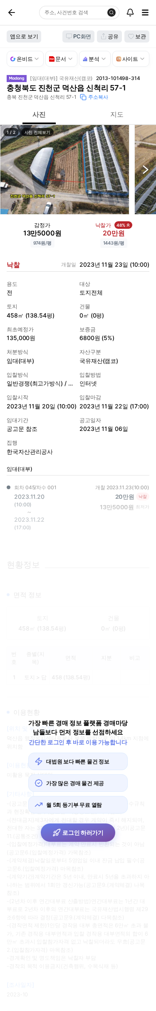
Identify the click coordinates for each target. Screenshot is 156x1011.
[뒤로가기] (21, 12)
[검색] (111, 12)
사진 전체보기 (37, 132)
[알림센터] (130, 12)
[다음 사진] (145, 169)
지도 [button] (117, 114)
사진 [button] (39, 114)
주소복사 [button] (98, 97)
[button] (64, 169)
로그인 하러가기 (83, 832)
